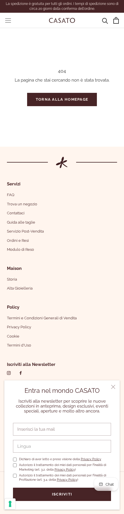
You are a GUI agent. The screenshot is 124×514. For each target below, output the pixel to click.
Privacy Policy (91, 459)
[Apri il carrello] (116, 20)
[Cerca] (105, 20)
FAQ (10, 195)
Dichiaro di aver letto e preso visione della (60, 459)
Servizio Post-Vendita (25, 231)
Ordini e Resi (18, 240)
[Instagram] (9, 372)
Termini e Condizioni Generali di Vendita (42, 318)
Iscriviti (62, 494)
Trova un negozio (22, 204)
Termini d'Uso (19, 345)
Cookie (13, 336)
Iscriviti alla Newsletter (31, 364)
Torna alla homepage (62, 99)
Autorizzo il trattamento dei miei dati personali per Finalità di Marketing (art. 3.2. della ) (62, 467)
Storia (12, 279)
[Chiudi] (113, 387)
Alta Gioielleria (20, 288)
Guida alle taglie (21, 222)
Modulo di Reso (20, 249)
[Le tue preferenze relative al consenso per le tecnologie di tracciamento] (10, 503)
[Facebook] (20, 372)
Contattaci (16, 213)
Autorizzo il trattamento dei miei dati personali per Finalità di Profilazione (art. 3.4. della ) (62, 478)
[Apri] (8, 20)
